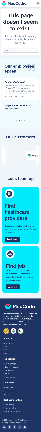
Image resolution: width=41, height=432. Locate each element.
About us (7, 338)
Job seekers (9, 359)
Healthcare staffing (12, 400)
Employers (8, 383)
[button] (38, 3)
